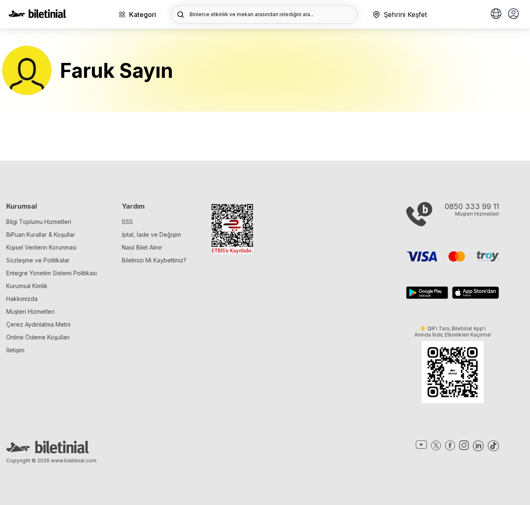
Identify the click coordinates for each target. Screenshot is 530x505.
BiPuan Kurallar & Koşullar (40, 234)
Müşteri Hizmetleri (30, 311)
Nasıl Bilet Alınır (142, 247)
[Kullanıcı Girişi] (513, 14)
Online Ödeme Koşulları (38, 337)
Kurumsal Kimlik (27, 285)
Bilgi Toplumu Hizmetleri (38, 221)
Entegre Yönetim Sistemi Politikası (51, 273)
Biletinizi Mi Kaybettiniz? (154, 260)
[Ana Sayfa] (37, 16)
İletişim (15, 350)
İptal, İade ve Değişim (151, 234)
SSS (127, 221)
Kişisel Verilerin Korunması (41, 247)
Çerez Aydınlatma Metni (38, 324)
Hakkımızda (22, 298)
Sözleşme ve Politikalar (38, 260)
